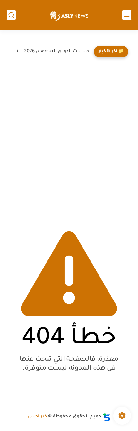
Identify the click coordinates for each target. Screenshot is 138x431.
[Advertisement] (69, 143)
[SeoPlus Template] (106, 417)
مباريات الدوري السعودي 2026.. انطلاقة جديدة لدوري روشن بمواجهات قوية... (49, 51)
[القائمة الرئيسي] (127, 15)
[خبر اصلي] (69, 15)
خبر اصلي (37, 416)
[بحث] (11, 15)
